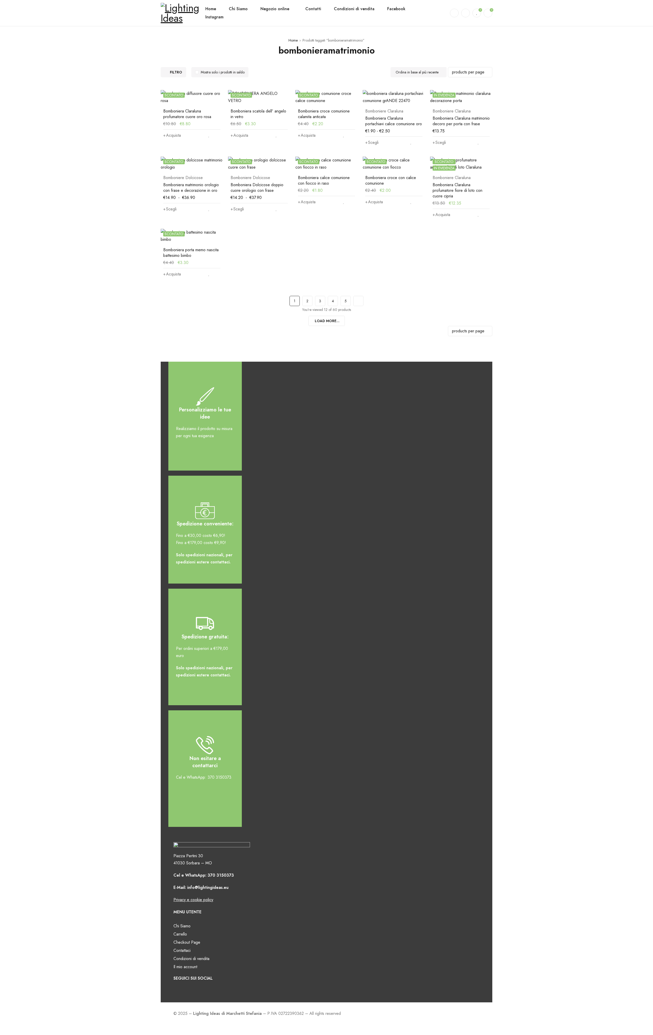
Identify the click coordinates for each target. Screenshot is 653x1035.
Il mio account (185, 967)
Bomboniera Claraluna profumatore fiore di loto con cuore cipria (457, 190)
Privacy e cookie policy (193, 900)
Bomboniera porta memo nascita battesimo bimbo (191, 252)
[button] (172, 135)
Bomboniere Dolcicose (183, 178)
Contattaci (182, 950)
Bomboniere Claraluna (384, 111)
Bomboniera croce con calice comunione (390, 180)
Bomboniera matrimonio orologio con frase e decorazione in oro (191, 187)
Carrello (180, 934)
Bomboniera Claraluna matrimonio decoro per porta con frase (461, 121)
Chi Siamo (182, 926)
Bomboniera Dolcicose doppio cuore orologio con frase (257, 187)
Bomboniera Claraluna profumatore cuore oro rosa (187, 114)
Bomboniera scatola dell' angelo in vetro (258, 114)
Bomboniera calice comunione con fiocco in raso (324, 180)
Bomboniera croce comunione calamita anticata (324, 114)
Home (293, 40)
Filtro (176, 72)
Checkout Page (186, 942)
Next (358, 301)
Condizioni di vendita (191, 959)
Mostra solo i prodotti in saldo (223, 72)
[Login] (465, 13)
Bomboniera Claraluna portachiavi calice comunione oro (393, 121)
